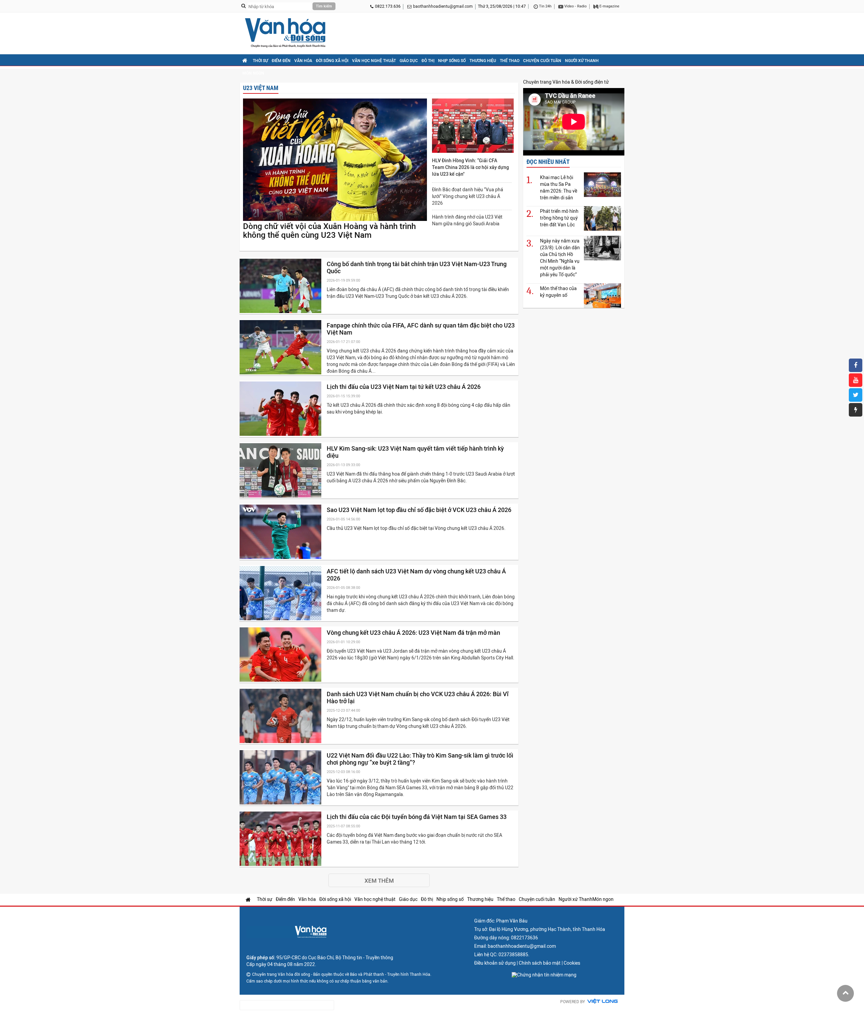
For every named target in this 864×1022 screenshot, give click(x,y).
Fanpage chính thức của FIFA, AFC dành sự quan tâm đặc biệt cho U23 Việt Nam (421, 329)
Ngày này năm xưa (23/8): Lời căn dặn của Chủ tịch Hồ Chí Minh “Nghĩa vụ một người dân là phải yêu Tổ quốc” (560, 257)
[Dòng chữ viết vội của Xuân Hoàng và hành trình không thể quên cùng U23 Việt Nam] (335, 160)
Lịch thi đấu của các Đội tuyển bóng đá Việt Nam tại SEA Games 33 (417, 816)
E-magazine (608, 6)
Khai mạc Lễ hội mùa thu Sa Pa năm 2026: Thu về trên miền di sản (558, 187)
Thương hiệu (482, 60)
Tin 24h (544, 6)
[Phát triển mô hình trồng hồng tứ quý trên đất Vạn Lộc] (602, 218)
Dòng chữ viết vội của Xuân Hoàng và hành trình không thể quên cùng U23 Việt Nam (329, 230)
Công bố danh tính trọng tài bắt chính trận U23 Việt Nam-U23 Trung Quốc (417, 267)
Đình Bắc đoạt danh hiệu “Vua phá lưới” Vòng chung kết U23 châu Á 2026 (467, 196)
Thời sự (260, 60)
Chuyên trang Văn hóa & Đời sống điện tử (566, 82)
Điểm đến (281, 60)
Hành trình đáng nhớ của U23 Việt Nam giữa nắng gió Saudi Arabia (467, 220)
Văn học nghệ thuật (374, 60)
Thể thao (509, 60)
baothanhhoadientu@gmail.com (443, 6)
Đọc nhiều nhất (548, 161)
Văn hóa (303, 60)
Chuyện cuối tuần (542, 60)
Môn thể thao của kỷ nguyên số (558, 292)
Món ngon (253, 73)
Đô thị (428, 60)
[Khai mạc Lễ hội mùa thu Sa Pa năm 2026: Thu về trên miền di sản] (602, 184)
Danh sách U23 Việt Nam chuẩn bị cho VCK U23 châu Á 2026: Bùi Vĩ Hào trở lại (418, 697)
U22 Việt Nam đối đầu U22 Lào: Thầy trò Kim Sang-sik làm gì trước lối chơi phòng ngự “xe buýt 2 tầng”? (420, 759)
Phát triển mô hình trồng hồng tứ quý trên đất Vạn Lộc (559, 217)
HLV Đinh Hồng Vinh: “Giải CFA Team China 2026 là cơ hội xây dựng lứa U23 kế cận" (470, 167)
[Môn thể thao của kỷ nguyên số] (602, 295)
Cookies (572, 963)
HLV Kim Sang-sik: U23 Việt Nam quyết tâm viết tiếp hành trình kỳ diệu (415, 452)
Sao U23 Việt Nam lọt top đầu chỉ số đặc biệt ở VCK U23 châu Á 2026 (420, 509)
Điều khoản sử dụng (495, 963)
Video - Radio (575, 6)
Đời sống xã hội (332, 60)
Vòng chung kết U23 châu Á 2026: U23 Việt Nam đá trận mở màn (414, 632)
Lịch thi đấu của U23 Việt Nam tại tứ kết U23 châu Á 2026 (404, 386)
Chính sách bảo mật (540, 963)
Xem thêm (379, 880)
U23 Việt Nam (260, 87)
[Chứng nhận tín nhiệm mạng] (544, 974)
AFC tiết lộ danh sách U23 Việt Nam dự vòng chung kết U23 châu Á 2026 (416, 575)
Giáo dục (409, 60)
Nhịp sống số (452, 60)
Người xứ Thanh (582, 60)
